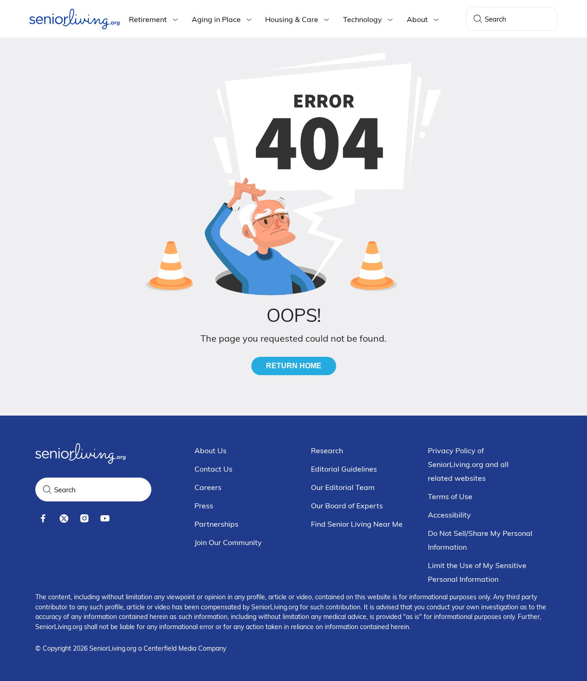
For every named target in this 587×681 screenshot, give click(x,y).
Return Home (293, 366)
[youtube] (105, 518)
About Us (210, 450)
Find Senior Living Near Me (357, 524)
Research (327, 450)
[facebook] (43, 518)
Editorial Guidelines (344, 468)
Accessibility (449, 514)
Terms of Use (450, 496)
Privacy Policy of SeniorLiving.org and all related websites (468, 464)
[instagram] (85, 518)
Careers (208, 487)
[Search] (478, 19)
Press (203, 505)
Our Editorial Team (343, 487)
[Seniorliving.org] (74, 19)
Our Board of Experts (347, 505)
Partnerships (216, 524)
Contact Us (213, 468)
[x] (64, 518)
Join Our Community (228, 542)
